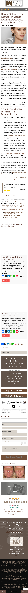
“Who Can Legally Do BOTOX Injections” (13, 212)
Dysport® (14, 69)
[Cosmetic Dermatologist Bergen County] (14, 4)
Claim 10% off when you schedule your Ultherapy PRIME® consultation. (14, 378)
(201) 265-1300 (16, 550)
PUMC (10, 578)
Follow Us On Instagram (15, 396)
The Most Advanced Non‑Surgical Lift (14, 362)
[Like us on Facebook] (5, 501)
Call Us (3, 591)
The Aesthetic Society (7, 220)
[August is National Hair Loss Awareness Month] (14, 242)
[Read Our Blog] (22, 501)
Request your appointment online (10, 177)
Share (21, 276)
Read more (5, 280)
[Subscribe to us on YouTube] (15, 502)
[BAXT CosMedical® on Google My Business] (9, 532)
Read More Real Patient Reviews (14, 195)
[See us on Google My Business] (8, 502)
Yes (21, 444)
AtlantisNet (16, 578)
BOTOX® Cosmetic (5, 69)
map (16, 555)
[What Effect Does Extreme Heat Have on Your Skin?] (14, 299)
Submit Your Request (14, 457)
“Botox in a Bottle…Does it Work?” (12, 215)
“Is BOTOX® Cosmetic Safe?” (11, 217)
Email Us (24, 591)
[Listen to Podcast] (25, 502)
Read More (4, 273)
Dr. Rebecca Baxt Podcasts (13, 201)
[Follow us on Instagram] (18, 502)
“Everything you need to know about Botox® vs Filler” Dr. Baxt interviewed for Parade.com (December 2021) (13, 205)
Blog (7, 347)
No (24, 444)
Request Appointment (14, 391)
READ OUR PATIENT (14, 488)
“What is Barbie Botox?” (9, 213)
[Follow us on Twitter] (12, 502)
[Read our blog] (16, 532)
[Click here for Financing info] (14, 506)
